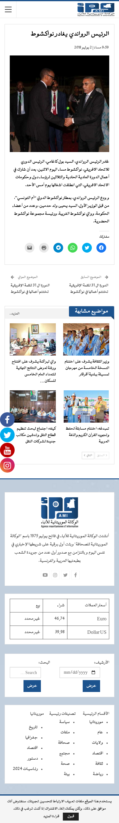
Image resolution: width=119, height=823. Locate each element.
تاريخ (33, 727)
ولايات (97, 742)
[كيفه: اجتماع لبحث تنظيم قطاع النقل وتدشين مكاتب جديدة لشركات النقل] (33, 406)
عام (100, 732)
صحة (65, 763)
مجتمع (64, 753)
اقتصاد (97, 753)
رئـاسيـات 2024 (25, 769)
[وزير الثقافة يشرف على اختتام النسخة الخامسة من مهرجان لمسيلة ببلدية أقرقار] (86, 339)
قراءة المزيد (51, 816)
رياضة (98, 774)
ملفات (65, 732)
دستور (33, 758)
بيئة (67, 774)
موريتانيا (96, 722)
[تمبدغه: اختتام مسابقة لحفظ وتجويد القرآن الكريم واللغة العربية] (86, 406)
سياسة (64, 722)
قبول (70, 816)
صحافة (64, 742)
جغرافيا (31, 737)
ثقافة (99, 763)
